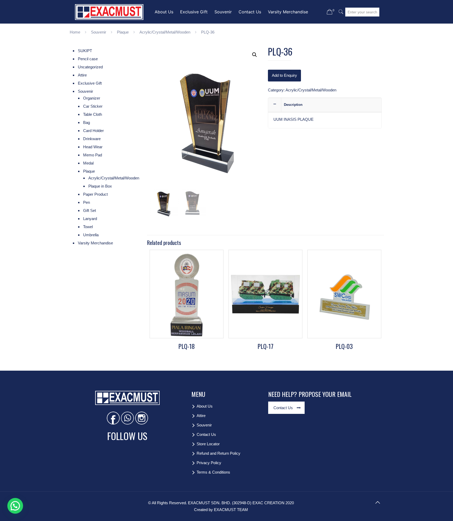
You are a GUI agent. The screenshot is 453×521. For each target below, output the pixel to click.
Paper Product (95, 194)
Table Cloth (92, 114)
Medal (88, 163)
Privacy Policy (209, 462)
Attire (82, 75)
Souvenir (98, 32)
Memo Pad (92, 155)
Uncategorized (90, 67)
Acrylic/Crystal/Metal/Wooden (164, 32)
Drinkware (92, 138)
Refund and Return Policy (218, 453)
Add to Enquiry (284, 75)
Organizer (91, 98)
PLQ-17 (265, 346)
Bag (86, 122)
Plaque (123, 32)
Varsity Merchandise (95, 243)
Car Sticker (93, 106)
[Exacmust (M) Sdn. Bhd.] (109, 12)
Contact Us (206, 434)
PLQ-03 (344, 346)
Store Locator (208, 444)
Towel (88, 226)
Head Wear (93, 147)
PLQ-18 (186, 346)
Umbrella (91, 235)
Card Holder (93, 130)
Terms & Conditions (213, 472)
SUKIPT (85, 50)
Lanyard (90, 218)
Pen (86, 202)
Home (75, 32)
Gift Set (89, 210)
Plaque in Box (100, 186)
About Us (205, 406)
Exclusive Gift (90, 83)
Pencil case (88, 59)
